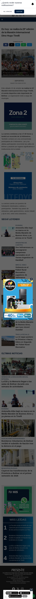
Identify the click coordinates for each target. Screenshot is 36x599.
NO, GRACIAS (7, 11)
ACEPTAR (19, 11)
